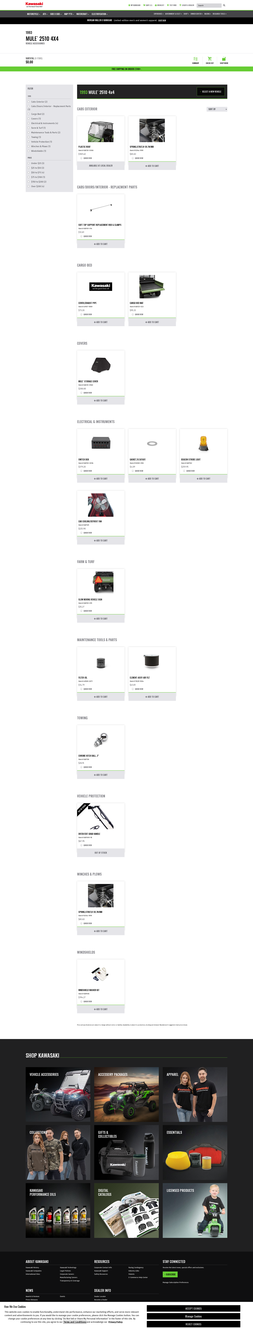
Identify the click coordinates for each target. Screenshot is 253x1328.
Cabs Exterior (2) (39, 102)
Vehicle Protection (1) (41, 142)
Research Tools (219, 13)
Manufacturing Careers (68, 1277)
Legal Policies (65, 1271)
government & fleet (173, 13)
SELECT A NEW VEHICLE (211, 91)
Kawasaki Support (101, 1271)
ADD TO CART (153, 165)
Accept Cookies (193, 1308)
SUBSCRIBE (171, 1274)
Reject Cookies (193, 1324)
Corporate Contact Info (103, 1267)
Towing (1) (36, 137)
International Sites (33, 1274)
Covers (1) (36, 118)
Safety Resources (101, 1274)
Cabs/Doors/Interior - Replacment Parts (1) (49, 108)
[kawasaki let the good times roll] (34, 5)
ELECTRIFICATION (99, 14)
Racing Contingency (135, 1267)
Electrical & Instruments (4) (44, 123)
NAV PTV (68, 14)
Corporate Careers (67, 1274)
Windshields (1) (38, 151)
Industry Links (133, 1271)
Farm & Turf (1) (38, 128)
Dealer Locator (100, 1296)
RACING (207, 13)
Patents (131, 1274)
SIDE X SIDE (55, 14)
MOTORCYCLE (33, 14)
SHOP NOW (162, 20)
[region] (126, 1315)
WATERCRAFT (82, 14)
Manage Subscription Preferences (176, 1282)
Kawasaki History (32, 1267)
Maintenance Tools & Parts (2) (45, 132)
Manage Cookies (193, 1316)
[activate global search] (224, 5)
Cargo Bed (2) (37, 114)
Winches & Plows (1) (40, 146)
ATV (44, 14)
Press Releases (32, 1300)
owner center (196, 13)
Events (62, 1296)
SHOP (186, 13)
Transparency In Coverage (70, 1281)
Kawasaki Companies (34, 1271)
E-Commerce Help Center (138, 1277)
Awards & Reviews (32, 1296)
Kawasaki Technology (68, 1267)
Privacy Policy (115, 1322)
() (149, 5)
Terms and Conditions (75, 1322)
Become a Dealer (100, 1300)
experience (158, 13)
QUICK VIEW (87, 158)
